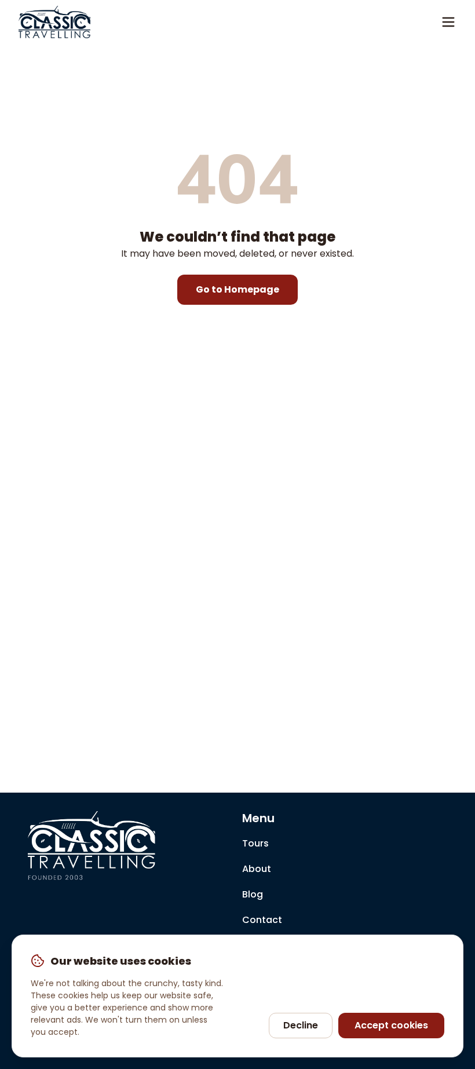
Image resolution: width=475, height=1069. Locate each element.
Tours (255, 843)
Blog (252, 894)
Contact (262, 919)
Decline (300, 1025)
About (256, 868)
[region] (237, 996)
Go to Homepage (237, 289)
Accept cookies (391, 1025)
